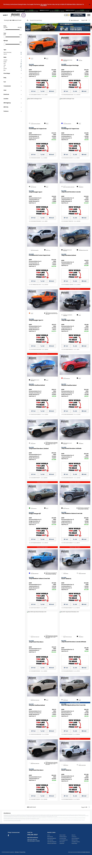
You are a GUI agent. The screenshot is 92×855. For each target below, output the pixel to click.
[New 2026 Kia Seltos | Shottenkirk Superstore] (58, 27)
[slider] (5, 30)
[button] (56, 44)
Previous (26, 27)
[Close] (89, 4)
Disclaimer (87, 25)
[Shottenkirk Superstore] (16, 15)
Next (91, 27)
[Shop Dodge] (5, 15)
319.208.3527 (20, 10)
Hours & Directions (78, 15)
